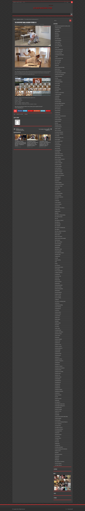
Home (15, 19)
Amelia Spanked (57, 42)
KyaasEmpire (57, 180)
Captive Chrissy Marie (58, 76)
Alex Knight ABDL (58, 38)
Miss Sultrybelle (57, 225)
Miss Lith (56, 218)
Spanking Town (57, 375)
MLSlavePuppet (57, 240)
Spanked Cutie (57, 342)
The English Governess (59, 427)
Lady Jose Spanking (58, 182)
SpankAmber (57, 337)
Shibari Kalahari (57, 319)
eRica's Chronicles (58, 130)
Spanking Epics (57, 362)
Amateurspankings (58, 40)
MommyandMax (57, 245)
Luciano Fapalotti (58, 202)
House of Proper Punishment (60, 159)
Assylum (56, 56)
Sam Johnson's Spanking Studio (60, 301)
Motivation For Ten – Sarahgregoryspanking (20, 129)
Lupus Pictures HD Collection (59, 207)
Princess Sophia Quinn (58, 270)
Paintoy (56, 263)
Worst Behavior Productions (59, 461)
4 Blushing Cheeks (58, 27)
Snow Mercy (57, 326)
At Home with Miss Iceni (59, 58)
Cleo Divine (57, 90)
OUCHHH (56, 258)
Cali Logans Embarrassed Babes (60, 72)
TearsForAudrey (57, 420)
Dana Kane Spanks (58, 101)
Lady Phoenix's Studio (58, 186)
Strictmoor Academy (58, 409)
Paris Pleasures (57, 265)
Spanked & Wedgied (58, 339)
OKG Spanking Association (59, 252)
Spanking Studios (58, 373)
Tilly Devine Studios (58, 434)
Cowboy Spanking (58, 94)
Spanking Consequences (59, 360)
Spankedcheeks (57, 351)
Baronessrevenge (58, 60)
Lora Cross (57, 198)
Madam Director (57, 211)
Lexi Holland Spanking (58, 193)
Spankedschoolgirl (58, 353)
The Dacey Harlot (58, 425)
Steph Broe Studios (58, 398)
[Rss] (66, 509)
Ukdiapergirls (57, 443)
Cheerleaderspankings (59, 81)
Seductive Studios (58, 312)
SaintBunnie (57, 299)
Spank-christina (57, 335)
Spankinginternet (58, 382)
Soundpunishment (58, 330)
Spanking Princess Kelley (59, 371)
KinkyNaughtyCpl (58, 177)
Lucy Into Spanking (58, 204)
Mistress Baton (57, 234)
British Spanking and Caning (59, 67)
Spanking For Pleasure (58, 366)
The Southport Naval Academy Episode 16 (44, 129)
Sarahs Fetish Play (58, 306)
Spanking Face (57, 364)
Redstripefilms (57, 290)
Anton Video (57, 47)
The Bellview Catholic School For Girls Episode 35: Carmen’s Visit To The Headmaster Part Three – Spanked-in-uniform (32, 143)
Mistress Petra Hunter (58, 236)
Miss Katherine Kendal (58, 216)
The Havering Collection (59, 429)
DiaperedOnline (57, 110)
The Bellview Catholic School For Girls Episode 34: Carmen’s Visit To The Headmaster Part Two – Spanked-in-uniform (44, 143)
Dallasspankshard (58, 99)
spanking (26, 114)
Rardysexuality (57, 279)
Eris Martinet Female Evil (59, 132)
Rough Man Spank (58, 294)
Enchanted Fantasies (58, 126)
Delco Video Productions (59, 105)
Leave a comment (36, 24)
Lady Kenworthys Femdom (59, 184)
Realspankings (57, 283)
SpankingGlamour (58, 380)
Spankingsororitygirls (58, 389)
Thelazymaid (57, 432)
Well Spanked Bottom (58, 454)
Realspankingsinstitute (58, 285)
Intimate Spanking (58, 164)
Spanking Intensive (58, 369)
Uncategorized (57, 445)
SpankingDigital (57, 378)
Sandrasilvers (57, 303)
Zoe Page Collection (58, 465)
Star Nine (56, 396)
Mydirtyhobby (57, 247)
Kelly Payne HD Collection (59, 173)
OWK (56, 261)
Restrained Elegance (58, 292)
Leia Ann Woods (57, 191)
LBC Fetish (56, 189)
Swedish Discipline (58, 418)
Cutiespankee (57, 96)
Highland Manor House (59, 153)
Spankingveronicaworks (59, 391)
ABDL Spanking (57, 31)
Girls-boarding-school (58, 141)
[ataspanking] (42, 7)
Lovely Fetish (57, 200)
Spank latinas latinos (58, 333)
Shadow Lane (57, 317)
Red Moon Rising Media (59, 288)
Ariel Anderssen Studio (59, 51)
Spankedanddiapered (58, 348)
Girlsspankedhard (58, 144)
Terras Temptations (58, 423)
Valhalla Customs (58, 450)
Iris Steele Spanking (58, 166)
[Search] (72, 2)
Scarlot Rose (57, 310)
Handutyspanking (58, 150)
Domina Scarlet (57, 114)
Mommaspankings (58, 243)
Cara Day (56, 78)
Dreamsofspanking (58, 119)
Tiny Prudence (57, 436)
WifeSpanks (57, 459)
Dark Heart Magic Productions (60, 103)
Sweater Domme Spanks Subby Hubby (61, 416)
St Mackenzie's (57, 393)
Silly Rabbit (57, 321)
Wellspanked (57, 456)
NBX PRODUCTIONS (58, 249)
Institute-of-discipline (58, 162)
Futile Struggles (57, 139)
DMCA (24, 2)
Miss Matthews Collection (59, 220)
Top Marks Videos (58, 438)
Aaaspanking (57, 29)
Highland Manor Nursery (59, 155)
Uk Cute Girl (57, 441)
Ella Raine (56, 123)
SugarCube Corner (58, 411)
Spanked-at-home (58, 344)
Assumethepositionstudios (59, 54)
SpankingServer (57, 387)
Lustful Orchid (57, 209)
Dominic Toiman (57, 117)
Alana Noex (57, 36)
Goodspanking (57, 146)
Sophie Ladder (57, 328)
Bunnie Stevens (57, 69)
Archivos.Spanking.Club (59, 49)
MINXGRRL (57, 213)
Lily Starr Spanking (58, 195)
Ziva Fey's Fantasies (58, 463)
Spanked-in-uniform (20, 19)
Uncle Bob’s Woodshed (59, 447)
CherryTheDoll (57, 85)
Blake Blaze (57, 65)
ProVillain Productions (58, 272)
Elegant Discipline (58, 121)
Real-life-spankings (58, 281)
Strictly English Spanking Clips (60, 405)
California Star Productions (59, 74)
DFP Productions (57, 108)
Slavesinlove (57, 324)
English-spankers (58, 128)
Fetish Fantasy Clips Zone (59, 137)
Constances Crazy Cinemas (59, 92)
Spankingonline (57, 384)
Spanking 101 (57, 357)
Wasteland (57, 452)
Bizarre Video (57, 63)
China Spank (57, 87)
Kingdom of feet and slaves (59, 175)
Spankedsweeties (58, 355)
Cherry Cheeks (57, 83)
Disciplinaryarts (57, 112)
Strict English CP (57, 402)
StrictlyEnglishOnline (58, 407)
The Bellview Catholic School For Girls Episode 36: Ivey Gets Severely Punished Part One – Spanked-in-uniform (20, 143)
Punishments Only (58, 276)
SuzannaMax (57, 414)
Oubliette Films (57, 256)
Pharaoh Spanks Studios (59, 267)
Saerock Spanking (58, 297)
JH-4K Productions (58, 168)
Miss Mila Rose (57, 222)
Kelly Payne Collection (58, 171)
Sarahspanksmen (58, 308)
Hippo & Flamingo (58, 157)
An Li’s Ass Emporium (58, 45)
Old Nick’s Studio (58, 254)
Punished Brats (57, 274)
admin (17, 24)
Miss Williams (57, 229)
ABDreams (57, 33)
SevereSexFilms (57, 315)
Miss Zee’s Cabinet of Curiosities (60, 231)
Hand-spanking (57, 148)
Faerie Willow (57, 135)
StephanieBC (57, 400)
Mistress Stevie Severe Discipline (60, 238)
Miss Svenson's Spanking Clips (60, 227)
